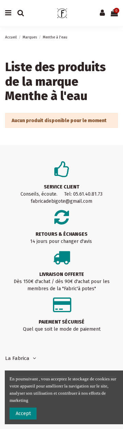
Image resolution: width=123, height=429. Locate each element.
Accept (23, 413)
